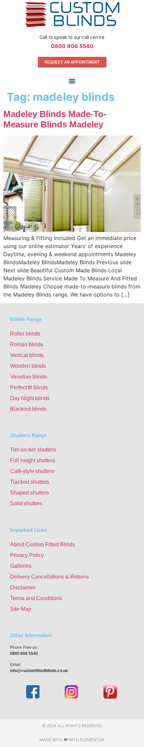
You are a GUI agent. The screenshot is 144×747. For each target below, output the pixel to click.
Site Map (20, 609)
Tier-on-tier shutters (33, 450)
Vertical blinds (27, 355)
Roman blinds (26, 344)
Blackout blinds (28, 409)
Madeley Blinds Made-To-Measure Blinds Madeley (54, 119)
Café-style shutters (32, 471)
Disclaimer (22, 587)
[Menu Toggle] (72, 81)
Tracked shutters (29, 482)
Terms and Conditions (36, 598)
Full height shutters (32, 460)
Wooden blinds (28, 366)
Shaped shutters (29, 493)
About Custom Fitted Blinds (42, 544)
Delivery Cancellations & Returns (49, 577)
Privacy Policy (27, 555)
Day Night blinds (30, 398)
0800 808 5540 (72, 46)
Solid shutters (26, 503)
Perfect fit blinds (29, 387)
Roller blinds (25, 334)
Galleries (20, 566)
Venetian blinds (28, 377)
